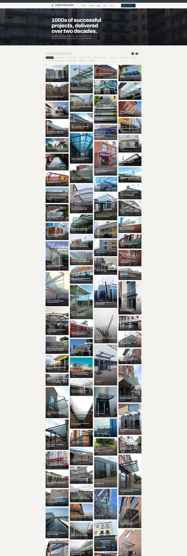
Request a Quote (128, 5)
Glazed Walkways (60, 60)
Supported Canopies (72, 57)
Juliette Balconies (124, 57)
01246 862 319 (106, 1)
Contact (111, 5)
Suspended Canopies (60, 57)
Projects (99, 5)
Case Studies (91, 5)
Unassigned (91, 60)
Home (52, 14)
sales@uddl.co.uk (117, 1)
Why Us (105, 5)
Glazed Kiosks (50, 60)
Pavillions (134, 57)
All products (50, 57)
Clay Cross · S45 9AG (130, 1)
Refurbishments (82, 60)
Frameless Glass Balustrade (100, 57)
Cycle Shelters (113, 57)
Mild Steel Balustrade (85, 57)
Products (84, 5)
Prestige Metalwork (71, 60)
